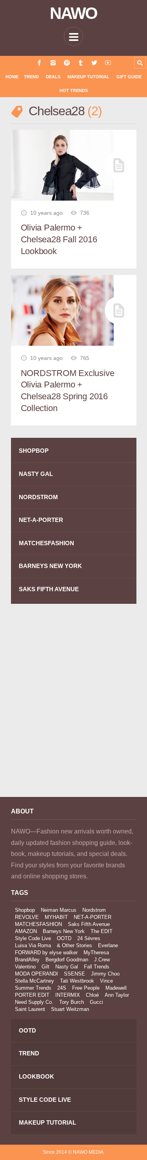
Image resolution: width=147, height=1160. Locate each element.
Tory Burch (71, 1002)
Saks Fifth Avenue (89, 924)
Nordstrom (94, 910)
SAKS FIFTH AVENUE (49, 589)
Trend (31, 76)
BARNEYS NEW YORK (50, 565)
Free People (86, 987)
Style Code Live (33, 938)
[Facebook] (39, 63)
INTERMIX (67, 995)
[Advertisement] (73, 706)
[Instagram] (53, 63)
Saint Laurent (30, 1009)
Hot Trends (74, 90)
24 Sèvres (88, 938)
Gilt (45, 966)
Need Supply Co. (34, 1002)
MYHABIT (56, 917)
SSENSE (74, 973)
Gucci (96, 1002)
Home (11, 76)
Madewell (116, 987)
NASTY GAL (36, 473)
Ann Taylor (117, 995)
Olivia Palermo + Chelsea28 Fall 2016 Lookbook (59, 239)
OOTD (64, 938)
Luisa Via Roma (33, 945)
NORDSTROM (38, 497)
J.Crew (102, 959)
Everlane (108, 945)
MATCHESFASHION (46, 543)
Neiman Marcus (58, 910)
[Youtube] (108, 63)
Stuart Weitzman (70, 1009)
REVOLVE (27, 917)
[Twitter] (94, 63)
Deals (53, 76)
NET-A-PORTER (41, 519)
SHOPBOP (34, 450)
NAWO (73, 13)
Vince (106, 980)
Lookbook (36, 1076)
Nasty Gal (66, 966)
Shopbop (25, 910)
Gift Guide (129, 76)
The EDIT (102, 931)
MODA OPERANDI (36, 973)
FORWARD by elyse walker (46, 952)
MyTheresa (96, 952)
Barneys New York (64, 931)
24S (61, 987)
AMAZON (26, 931)
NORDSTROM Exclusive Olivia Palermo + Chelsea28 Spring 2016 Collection (67, 390)
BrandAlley (27, 959)
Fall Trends (96, 966)
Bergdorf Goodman (66, 959)
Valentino (25, 966)
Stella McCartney (34, 980)
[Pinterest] (67, 63)
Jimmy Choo (105, 973)
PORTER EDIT (32, 995)
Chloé (92, 995)
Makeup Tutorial (88, 76)
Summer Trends (33, 987)
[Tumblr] (80, 63)
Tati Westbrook (77, 980)
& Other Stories (74, 945)
